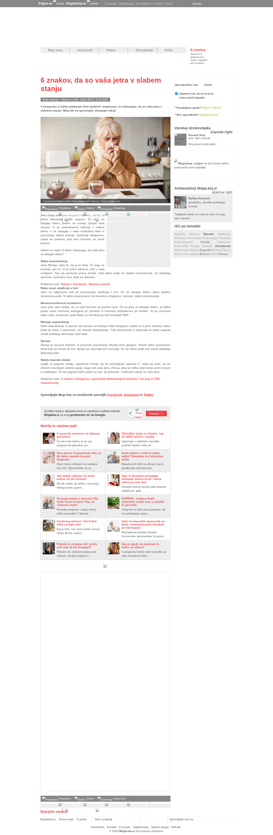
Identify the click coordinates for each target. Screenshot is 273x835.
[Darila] (105, 566)
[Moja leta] (79, 23)
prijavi (199, 163)
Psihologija (210, 238)
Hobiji (178, 254)
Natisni (90, 208)
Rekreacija (181, 250)
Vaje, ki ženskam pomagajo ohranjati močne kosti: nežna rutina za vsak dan (141, 479)
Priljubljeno (65, 208)
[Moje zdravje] (72, 40)
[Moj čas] (190, 40)
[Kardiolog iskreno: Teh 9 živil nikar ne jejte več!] (49, 526)
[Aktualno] (224, 40)
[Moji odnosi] (87, 40)
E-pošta (82, 819)
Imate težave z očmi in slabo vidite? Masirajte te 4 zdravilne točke (142, 456)
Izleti (214, 254)
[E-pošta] (135, 819)
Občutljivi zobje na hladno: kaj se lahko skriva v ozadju (142, 435)
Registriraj (185, 163)
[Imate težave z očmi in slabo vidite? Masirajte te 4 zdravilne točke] (114, 457)
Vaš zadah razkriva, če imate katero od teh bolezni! (76, 477)
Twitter (148, 395)
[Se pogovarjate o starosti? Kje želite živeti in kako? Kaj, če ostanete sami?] (49, 503)
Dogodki (206, 250)
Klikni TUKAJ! (212, 107)
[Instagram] (187, 3)
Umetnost (223, 242)
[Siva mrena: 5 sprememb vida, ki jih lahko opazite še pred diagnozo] (49, 457)
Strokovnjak (66, 819)
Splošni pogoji (160, 827)
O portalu (111, 3)
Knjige (196, 246)
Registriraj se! (208, 114)
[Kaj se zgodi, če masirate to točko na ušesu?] (114, 548)
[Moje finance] (207, 40)
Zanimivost (222, 246)
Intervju (208, 246)
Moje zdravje (51, 99)
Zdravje (223, 254)
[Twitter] (177, 3)
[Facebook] (182, 3)
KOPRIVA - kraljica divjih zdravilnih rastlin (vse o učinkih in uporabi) (143, 501)
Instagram (131, 395)
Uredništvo (97, 827)
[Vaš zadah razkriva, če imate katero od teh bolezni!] (49, 480)
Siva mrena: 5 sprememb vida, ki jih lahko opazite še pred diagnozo (79, 456)
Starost (196, 234)
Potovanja (195, 238)
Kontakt (111, 827)
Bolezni (66, 99)
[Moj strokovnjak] (51, 40)
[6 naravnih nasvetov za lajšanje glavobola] (49, 438)
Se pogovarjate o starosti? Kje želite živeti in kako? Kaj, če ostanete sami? (77, 501)
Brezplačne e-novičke (149, 3)
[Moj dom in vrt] (104, 40)
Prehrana (181, 238)
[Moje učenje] (121, 40)
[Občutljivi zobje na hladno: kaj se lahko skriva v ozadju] (114, 438)
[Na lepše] (138, 40)
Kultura (217, 250)
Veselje (208, 242)
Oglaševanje (126, 3)
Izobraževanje (187, 242)
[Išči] (231, 3)
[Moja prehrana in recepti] (164, 40)
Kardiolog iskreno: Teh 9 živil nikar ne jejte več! (77, 523)
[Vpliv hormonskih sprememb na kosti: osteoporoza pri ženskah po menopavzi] (114, 526)
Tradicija (224, 238)
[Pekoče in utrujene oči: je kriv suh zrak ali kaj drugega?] (49, 548)
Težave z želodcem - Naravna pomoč (85, 284)
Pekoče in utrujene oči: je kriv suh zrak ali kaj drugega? (77, 545)
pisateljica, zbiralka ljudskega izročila (206, 202)
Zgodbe (181, 234)
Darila (168, 3)
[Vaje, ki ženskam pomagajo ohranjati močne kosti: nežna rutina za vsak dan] (114, 480)
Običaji (194, 250)
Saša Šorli (86, 99)
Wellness (224, 234)
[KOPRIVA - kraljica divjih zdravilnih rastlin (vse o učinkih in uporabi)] (114, 503)
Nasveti (210, 234)
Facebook (114, 395)
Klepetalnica (48, 819)
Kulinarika (182, 246)
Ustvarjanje (191, 254)
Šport (226, 250)
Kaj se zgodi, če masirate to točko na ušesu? (140, 545)
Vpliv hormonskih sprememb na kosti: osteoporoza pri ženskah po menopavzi (143, 524)
